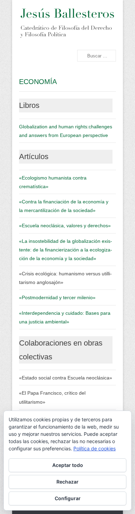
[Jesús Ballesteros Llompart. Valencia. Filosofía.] (67, 23)
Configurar (68, 498)
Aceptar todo (67, 465)
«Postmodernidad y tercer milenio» (57, 297)
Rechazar (67, 482)
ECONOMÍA (38, 81)
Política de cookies (94, 448)
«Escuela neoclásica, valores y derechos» (65, 225)
